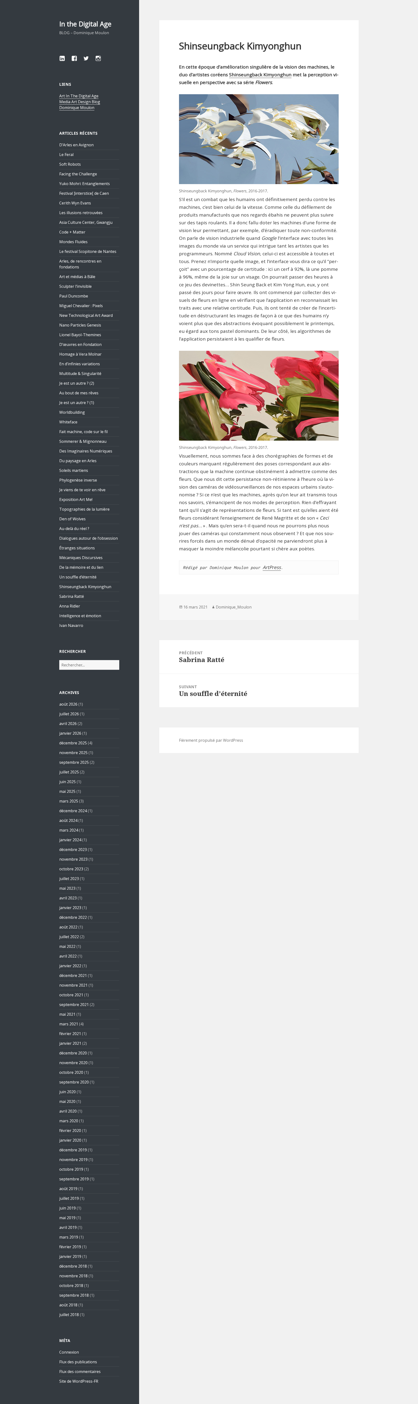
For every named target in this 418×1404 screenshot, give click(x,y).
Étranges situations (77, 548)
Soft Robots (70, 164)
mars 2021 (68, 1024)
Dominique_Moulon (234, 607)
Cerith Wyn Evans (75, 203)
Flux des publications (78, 1362)
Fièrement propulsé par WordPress (211, 740)
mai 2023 (67, 888)
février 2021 (70, 1033)
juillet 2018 (69, 1314)
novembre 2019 (73, 1159)
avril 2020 (68, 1111)
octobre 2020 (71, 1072)
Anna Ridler (69, 606)
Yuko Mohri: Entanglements (84, 183)
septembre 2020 (74, 1082)
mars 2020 (68, 1120)
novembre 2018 (73, 1276)
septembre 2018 (74, 1295)
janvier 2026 (70, 733)
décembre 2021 (73, 975)
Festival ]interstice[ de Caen (84, 193)
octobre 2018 (71, 1285)
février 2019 (70, 1246)
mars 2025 (68, 801)
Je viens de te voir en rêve (82, 489)
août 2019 (68, 1188)
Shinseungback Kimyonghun (85, 586)
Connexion (69, 1352)
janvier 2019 (70, 1256)
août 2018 (68, 1305)
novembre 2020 (73, 1062)
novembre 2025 (73, 752)
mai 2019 (67, 1217)
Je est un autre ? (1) (76, 402)
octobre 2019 (71, 1169)
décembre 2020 (73, 1053)
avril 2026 (68, 723)
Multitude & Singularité (80, 373)
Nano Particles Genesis (80, 325)
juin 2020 (67, 1091)
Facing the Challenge (78, 174)
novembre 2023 (73, 859)
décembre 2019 (73, 1150)
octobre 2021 (71, 995)
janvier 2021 (70, 1043)
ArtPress (272, 567)
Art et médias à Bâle (77, 276)
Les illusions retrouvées (81, 212)
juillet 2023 (69, 878)
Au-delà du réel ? (74, 528)
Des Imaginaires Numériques (85, 451)
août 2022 (68, 927)
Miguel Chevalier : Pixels (81, 305)
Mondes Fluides (73, 241)
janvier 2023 (70, 907)
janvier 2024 (70, 839)
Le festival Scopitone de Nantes (87, 251)
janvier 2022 (70, 965)
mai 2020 (67, 1101)
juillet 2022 (69, 936)
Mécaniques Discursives (81, 557)
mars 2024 (68, 830)
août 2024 (68, 820)
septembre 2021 (74, 1004)
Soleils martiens (73, 470)
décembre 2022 (73, 917)
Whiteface (68, 422)
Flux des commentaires (80, 1371)
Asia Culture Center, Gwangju (85, 222)
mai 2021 (67, 1014)
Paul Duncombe (73, 296)
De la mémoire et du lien (81, 567)
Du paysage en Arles (78, 460)
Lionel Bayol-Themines (80, 334)
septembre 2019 (74, 1179)
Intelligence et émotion (80, 615)
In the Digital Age (85, 23)
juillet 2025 (69, 772)
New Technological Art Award (86, 315)
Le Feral (66, 154)
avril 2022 (68, 956)
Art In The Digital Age (78, 96)
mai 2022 (67, 946)
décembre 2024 (73, 810)
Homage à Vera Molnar (80, 354)
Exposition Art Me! (75, 499)
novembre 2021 (73, 985)
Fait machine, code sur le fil (83, 431)
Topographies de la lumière (84, 509)
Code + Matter (72, 232)
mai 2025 (67, 791)
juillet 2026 (69, 714)
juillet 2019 (69, 1198)
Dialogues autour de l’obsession (88, 538)
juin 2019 (67, 1208)
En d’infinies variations (79, 364)
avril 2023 (68, 898)
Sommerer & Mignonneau (82, 441)
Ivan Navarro (71, 625)
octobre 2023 (71, 869)
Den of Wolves (72, 519)
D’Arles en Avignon (76, 145)
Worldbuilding (72, 412)
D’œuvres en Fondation (80, 344)
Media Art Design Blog (79, 101)
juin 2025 (67, 781)
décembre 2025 (73, 743)
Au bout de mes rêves (78, 393)
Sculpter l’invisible (75, 286)
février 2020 (70, 1130)
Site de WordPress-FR (78, 1381)
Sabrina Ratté (71, 596)
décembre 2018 (73, 1266)
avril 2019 (68, 1227)
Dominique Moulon (76, 107)
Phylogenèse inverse (78, 480)
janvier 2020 (70, 1140)
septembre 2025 (74, 762)
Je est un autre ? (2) (76, 383)
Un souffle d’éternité (78, 577)
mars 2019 (68, 1237)
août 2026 (68, 704)
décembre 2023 (73, 849)
